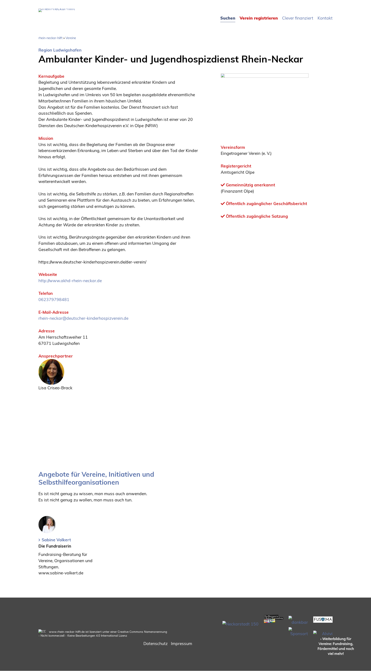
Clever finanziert (297, 18)
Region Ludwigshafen (60, 50)
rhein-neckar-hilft (50, 38)
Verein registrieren (259, 18)
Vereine (70, 38)
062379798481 (53, 299)
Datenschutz (155, 643)
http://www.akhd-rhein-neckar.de (70, 280)
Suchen (227, 18)
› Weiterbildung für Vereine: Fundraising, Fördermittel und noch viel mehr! (336, 646)
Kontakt (325, 18)
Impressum (181, 643)
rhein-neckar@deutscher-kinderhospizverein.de (83, 318)
